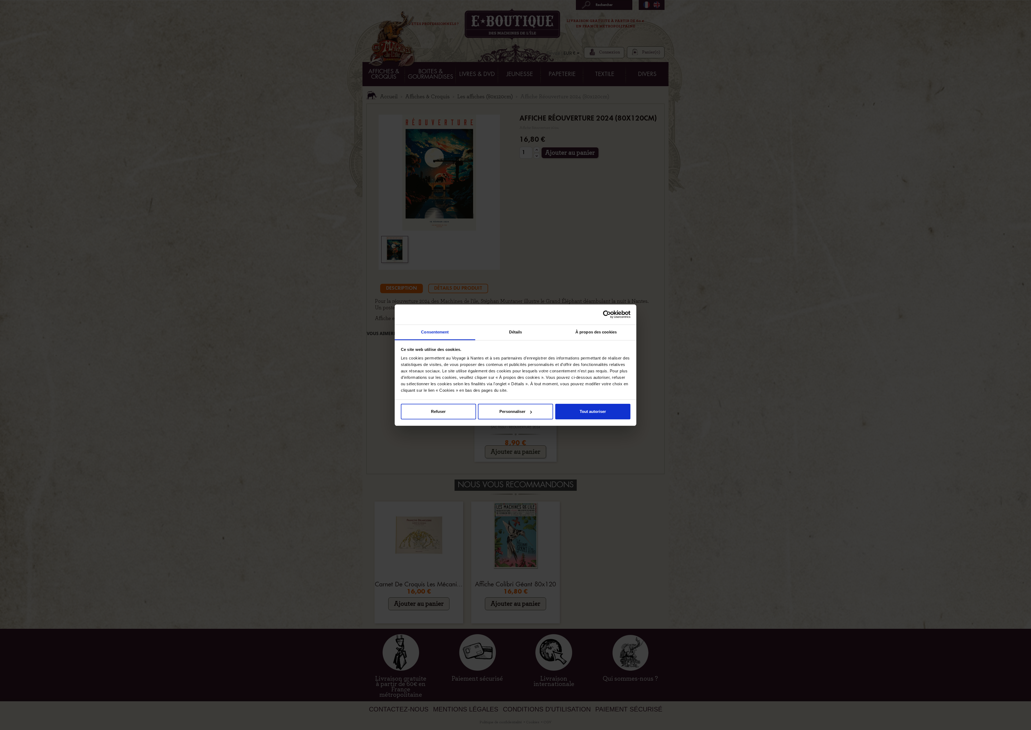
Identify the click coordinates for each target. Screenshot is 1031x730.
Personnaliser (512, 411)
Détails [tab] (515, 332)
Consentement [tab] (435, 332)
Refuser (438, 411)
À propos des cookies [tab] (596, 332)
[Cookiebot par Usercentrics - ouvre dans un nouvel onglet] (606, 314)
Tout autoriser (593, 411)
